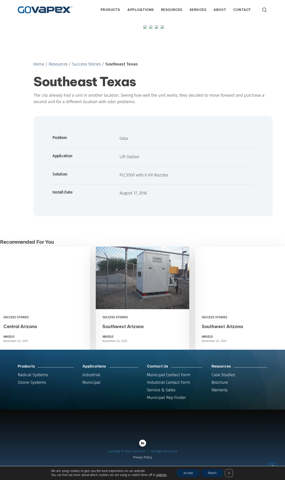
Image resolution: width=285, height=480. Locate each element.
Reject (212, 473)
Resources (58, 64)
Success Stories (86, 64)
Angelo (8, 337)
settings (161, 475)
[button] (33, 375)
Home (38, 64)
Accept (188, 473)
